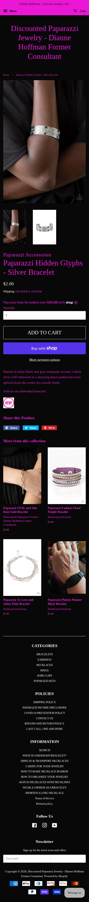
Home (6, 75)
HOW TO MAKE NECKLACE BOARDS (44, 771)
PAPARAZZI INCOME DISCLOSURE (44, 707)
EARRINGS (44, 659)
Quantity (9, 308)
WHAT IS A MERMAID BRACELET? (44, 755)
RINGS (44, 670)
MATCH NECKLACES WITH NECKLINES (44, 782)
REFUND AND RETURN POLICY (44, 723)
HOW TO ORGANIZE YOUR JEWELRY (44, 776)
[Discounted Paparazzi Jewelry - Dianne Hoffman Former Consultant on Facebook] (34, 826)
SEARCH (44, 750)
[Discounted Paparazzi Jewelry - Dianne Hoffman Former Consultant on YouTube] (54, 826)
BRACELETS (45, 654)
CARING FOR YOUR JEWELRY (44, 766)
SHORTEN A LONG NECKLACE (44, 793)
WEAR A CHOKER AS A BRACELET (45, 787)
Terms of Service (44, 798)
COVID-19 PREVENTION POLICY (44, 713)
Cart (82, 11)
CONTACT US (44, 718)
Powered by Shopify (56, 876)
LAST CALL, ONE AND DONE (44, 728)
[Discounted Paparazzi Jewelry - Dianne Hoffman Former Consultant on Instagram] (44, 826)
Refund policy (44, 803)
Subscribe (68, 860)
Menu (12, 11)
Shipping (8, 291)
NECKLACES (44, 665)
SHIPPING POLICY (44, 702)
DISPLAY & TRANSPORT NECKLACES (44, 760)
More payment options (44, 359)
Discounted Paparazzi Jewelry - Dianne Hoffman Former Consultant (44, 42)
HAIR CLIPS (44, 675)
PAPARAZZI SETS (45, 681)
